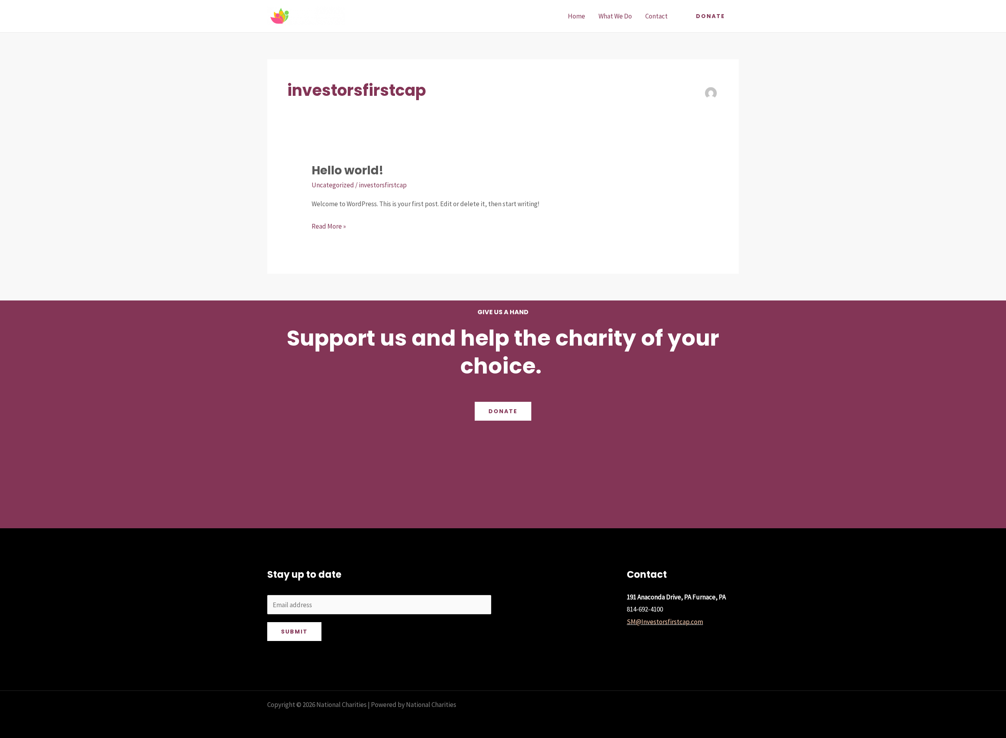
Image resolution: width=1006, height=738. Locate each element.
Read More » (329, 225)
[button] (710, 16)
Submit (294, 631)
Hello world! (348, 170)
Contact (656, 16)
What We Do (615, 16)
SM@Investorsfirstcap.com (665, 621)
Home (576, 16)
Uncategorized (333, 185)
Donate (503, 411)
